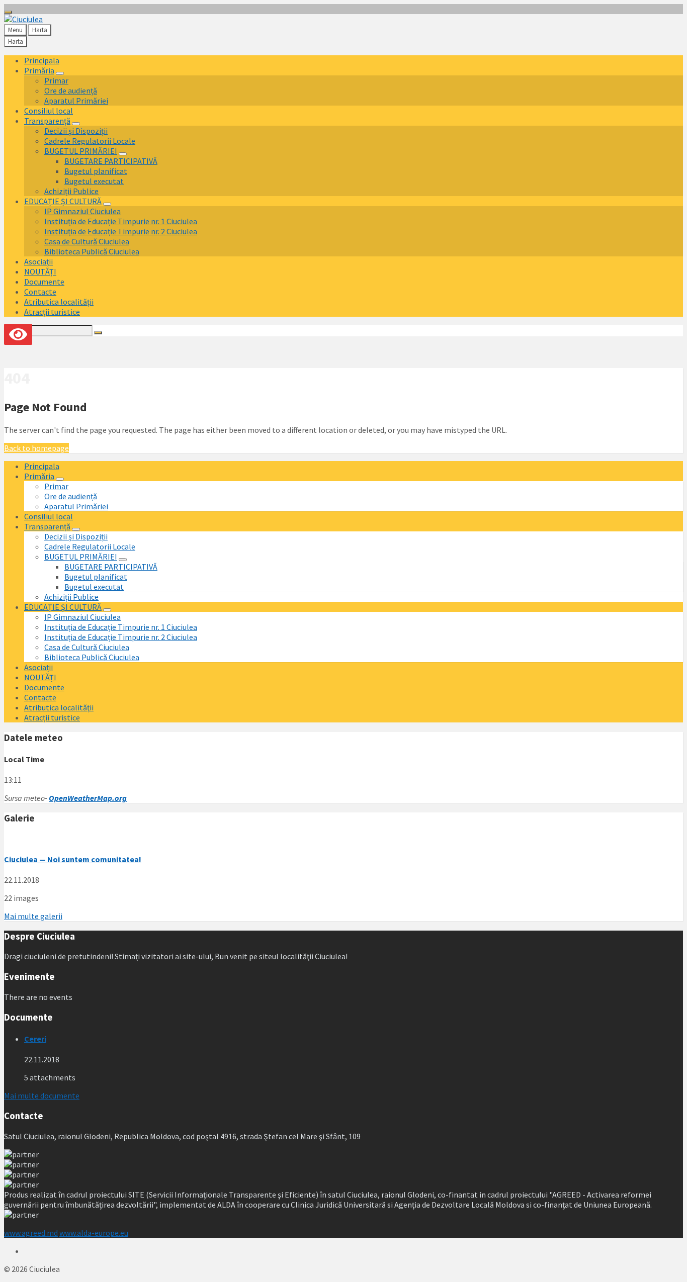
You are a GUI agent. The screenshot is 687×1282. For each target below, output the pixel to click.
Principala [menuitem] (41, 60)
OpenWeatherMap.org (88, 798)
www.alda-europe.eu (93, 1233)
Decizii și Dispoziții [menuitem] (76, 131)
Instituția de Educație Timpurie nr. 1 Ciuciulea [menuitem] (120, 221)
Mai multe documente (41, 1095)
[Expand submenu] (60, 73)
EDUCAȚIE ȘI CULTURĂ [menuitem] (63, 201)
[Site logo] (23, 19)
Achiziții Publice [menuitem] (71, 191)
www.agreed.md (31, 1233)
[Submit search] (98, 332)
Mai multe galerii (33, 916)
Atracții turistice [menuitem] (52, 312)
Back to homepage (36, 448)
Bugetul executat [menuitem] (94, 181)
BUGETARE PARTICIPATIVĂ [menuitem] (110, 161)
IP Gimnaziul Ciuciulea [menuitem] (82, 211)
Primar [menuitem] (56, 80)
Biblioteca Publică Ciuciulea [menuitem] (91, 251)
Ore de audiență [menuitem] (70, 90)
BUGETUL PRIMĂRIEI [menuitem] (80, 151)
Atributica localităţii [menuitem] (59, 302)
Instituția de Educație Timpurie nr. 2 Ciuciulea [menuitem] (120, 231)
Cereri (35, 1039)
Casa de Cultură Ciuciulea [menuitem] (86, 241)
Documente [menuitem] (44, 282)
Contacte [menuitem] (40, 292)
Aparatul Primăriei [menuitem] (76, 101)
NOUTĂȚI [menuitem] (40, 271)
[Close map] (8, 12)
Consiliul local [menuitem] (48, 111)
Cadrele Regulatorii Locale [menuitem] (89, 141)
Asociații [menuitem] (38, 261)
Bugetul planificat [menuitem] (95, 171)
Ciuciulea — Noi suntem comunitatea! (72, 859)
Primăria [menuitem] (39, 70)
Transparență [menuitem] (47, 121)
